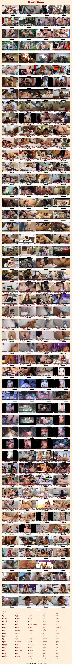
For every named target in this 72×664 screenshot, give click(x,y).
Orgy (57, 653)
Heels (44, 635)
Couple (45, 25)
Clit (65, 544)
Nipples (57, 642)
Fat (30, 635)
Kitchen (57, 613)
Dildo (63, 303)
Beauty (4, 642)
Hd (51, 25)
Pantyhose (58, 658)
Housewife (45, 641)
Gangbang (45, 616)
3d (3, 615)
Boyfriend (18, 613)
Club (17, 638)
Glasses (44, 622)
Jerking (44, 656)
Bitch (4, 650)
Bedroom (67, 194)
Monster (57, 638)
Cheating (44, 158)
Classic (17, 635)
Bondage (5, 656)
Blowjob (47, 13)
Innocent (44, 650)
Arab (24, 13)
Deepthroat (18, 658)
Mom (57, 635)
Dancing (18, 656)
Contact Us (45, 663)
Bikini (42, 496)
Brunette (13, 13)
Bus (17, 621)
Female (30, 37)
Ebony (16, 375)
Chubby (17, 633)
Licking (57, 621)
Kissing (44, 658)
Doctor (31, 618)
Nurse (57, 645)
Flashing (31, 648)
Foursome (31, 655)
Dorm (31, 622)
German (66, 520)
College (31, 122)
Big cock (4, 13)
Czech (17, 655)
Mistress (57, 633)
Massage (57, 625)
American (6, 25)
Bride (17, 615)
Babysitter (33, 363)
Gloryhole (44, 624)
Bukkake (18, 619)
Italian (44, 653)
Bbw (31, 13)
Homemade (45, 638)
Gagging (44, 613)
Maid (57, 624)
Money (57, 636)
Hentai (44, 636)
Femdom (34, 49)
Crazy (14, 363)
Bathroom (64, 194)
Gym (44, 627)
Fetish (68, 25)
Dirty (31, 616)
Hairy (44, 629)
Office (57, 648)
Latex (57, 615)
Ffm (61, 134)
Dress (67, 37)
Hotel (44, 639)
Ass (28, 13)
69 (20, 158)
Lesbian (31, 508)
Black (9, 13)
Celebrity (16, 13)
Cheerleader (18, 632)
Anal (60, 25)
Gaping (44, 618)
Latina (57, 616)
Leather (57, 618)
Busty (17, 622)
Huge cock (45, 644)
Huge (44, 642)
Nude (57, 644)
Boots (4, 658)
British (50, 13)
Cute (46, 375)
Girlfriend (44, 621)
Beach (4, 641)
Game (44, 615)
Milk (57, 632)
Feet (65, 303)
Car (63, 122)
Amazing (9, 363)
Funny (31, 658)
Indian (67, 13)
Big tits (7, 13)
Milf (31, 520)
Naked (57, 639)
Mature (57, 629)
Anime (4, 624)
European (31, 630)
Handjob (30, 351)
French (31, 656)
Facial (31, 633)
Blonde (4, 653)
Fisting (31, 647)
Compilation (13, 49)
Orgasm (57, 651)
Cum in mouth (19, 650)
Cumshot (49, 25)
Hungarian (45, 645)
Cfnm (60, 13)
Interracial (45, 651)
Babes (25, 484)
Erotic (31, 629)
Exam (31, 632)
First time (12, 37)
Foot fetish (32, 651)
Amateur (21, 13)
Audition (5, 632)
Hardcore (15, 37)
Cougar (17, 642)
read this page (46, 661)
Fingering (67, 206)
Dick (62, 13)
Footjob (31, 653)
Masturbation (65, 484)
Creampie (49, 484)
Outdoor (57, 655)
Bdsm (4, 639)
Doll (30, 621)
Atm (30, 303)
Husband (44, 647)
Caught (12, 206)
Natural (57, 641)
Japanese (44, 655)
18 (54, 13)
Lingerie (57, 622)
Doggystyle (32, 619)
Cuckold (30, 375)
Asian (26, 13)
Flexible (31, 650)
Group (44, 625)
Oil (56, 650)
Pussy (34, 520)
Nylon (57, 647)
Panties (57, 656)
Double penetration (33, 624)
